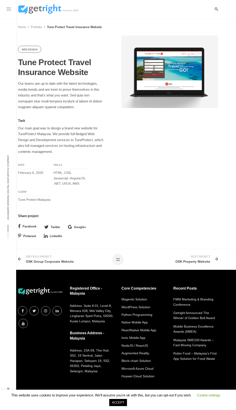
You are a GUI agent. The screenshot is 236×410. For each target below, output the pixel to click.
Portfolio (36, 27)
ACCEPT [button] (118, 402)
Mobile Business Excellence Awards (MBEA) (193, 329)
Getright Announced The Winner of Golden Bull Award (194, 315)
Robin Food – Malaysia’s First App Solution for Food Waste (195, 356)
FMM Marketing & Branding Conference (193, 301)
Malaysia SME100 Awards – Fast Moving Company (193, 342)
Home (22, 27)
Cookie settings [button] (208, 395)
